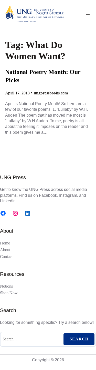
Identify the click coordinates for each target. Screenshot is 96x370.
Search (79, 339)
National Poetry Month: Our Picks (43, 75)
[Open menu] (88, 14)
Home (5, 243)
